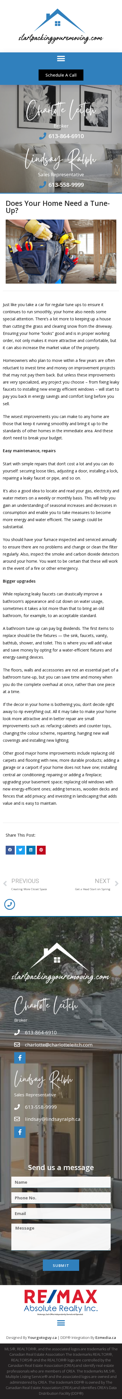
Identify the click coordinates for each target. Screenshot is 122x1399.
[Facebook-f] (20, 1058)
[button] (61, 58)
